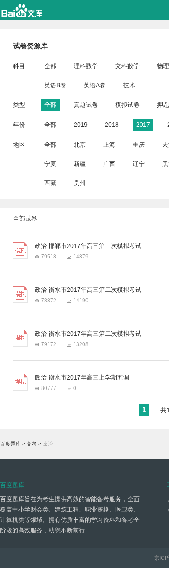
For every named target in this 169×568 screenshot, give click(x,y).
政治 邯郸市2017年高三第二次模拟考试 (88, 245)
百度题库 (10, 444)
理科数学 (86, 66)
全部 (50, 66)
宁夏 (50, 163)
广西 (109, 163)
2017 (143, 124)
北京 (80, 144)
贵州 (80, 182)
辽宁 (139, 163)
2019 (81, 124)
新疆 (80, 163)
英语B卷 (55, 85)
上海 (109, 144)
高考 (31, 444)
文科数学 (127, 66)
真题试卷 (86, 104)
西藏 (50, 182)
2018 (112, 124)
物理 (163, 66)
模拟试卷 (127, 104)
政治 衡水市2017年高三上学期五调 (82, 377)
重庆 (139, 144)
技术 (129, 85)
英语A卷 (95, 85)
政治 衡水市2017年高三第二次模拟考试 (88, 289)
